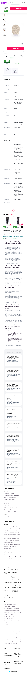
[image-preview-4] (4, 34)
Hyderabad (10, 620)
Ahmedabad (9, 604)
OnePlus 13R (6, 503)
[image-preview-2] (4, 24)
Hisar (13, 618)
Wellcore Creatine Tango (9, 505)
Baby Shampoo (7, 499)
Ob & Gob (6, 516)
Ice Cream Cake (7, 495)
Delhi (5, 614)
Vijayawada (10, 643)
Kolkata (12, 625)
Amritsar (5, 606)
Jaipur (18, 620)
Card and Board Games (11, 497)
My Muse (9, 538)
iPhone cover (6, 509)
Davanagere (12, 612)
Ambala (14, 604)
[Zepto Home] (4, 3)
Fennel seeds (11, 532)
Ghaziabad (14, 614)
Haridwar (9, 618)
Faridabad (9, 614)
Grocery (5, 552)
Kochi (8, 625)
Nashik (17, 631)
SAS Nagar (6, 639)
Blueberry (17, 532)
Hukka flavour (7, 554)
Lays (10, 540)
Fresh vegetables (7, 559)
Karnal (5, 625)
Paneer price (12, 561)
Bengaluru (6, 608)
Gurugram (15, 616)
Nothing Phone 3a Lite (8, 507)
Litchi (15, 507)
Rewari (8, 637)
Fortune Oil (16, 544)
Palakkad (9, 633)
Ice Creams (6, 493)
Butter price (6, 561)
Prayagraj (9, 635)
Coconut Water (13, 509)
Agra (5, 604)
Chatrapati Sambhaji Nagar (9, 610)
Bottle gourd (16, 528)
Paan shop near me (15, 554)
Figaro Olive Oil (15, 540)
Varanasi (18, 641)
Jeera (9, 534)
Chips (14, 552)
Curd (18, 552)
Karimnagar (15, 622)
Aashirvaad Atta (15, 538)
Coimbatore (6, 612)
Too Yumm (6, 540)
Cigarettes (10, 552)
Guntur (10, 616)
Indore (15, 620)
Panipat (18, 633)
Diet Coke (6, 511)
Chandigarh (15, 608)
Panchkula (14, 633)
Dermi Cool (17, 516)
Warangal (15, 643)
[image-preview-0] (4, 15)
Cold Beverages (14, 495)
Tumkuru (18, 639)
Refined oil (14, 559)
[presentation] (22, 43)
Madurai (5, 629)
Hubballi (5, 620)
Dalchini (5, 532)
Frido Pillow (11, 516)
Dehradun (18, 612)
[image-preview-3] (4, 29)
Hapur (5, 618)
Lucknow (12, 627)
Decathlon (6, 518)
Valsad (14, 641)
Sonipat (10, 639)
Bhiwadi (10, 608)
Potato (10, 530)
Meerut (9, 629)
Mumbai (5, 631)
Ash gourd (10, 528)
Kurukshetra (6, 627)
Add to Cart (18, 8)
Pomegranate (17, 526)
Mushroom (13, 534)
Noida (5, 633)
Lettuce (18, 534)
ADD (10, 224)
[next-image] (22, 44)
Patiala (5, 635)
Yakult (5, 538)
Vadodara (10, 641)
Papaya (5, 534)
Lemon (14, 530)
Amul (11, 542)
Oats (5, 497)
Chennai (17, 610)
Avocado (6, 526)
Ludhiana (16, 627)
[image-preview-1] (4, 20)
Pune (19, 635)
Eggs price (6, 556)
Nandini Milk (6, 542)
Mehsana (14, 629)
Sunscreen (11, 493)
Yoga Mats (13, 499)
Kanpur (10, 622)
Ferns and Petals (7, 548)
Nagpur (13, 631)
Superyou (6, 546)
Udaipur (5, 641)
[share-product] (21, 56)
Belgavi (13, 606)
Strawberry (10, 526)
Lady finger (6, 530)
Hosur (16, 618)
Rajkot (5, 637)
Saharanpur (13, 637)
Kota (16, 625)
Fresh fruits (17, 556)
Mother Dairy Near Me (8, 544)
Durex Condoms (12, 546)
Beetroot (6, 528)
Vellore (5, 643)
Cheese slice (11, 556)
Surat (14, 639)
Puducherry (14, 635)
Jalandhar (6, 622)
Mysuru (9, 631)
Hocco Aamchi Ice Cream (14, 511)
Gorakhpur (6, 616)
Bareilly (9, 606)
